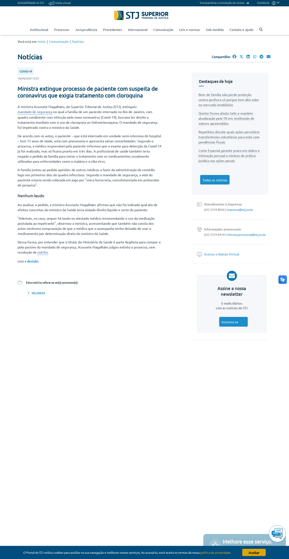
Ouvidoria (263, 2)
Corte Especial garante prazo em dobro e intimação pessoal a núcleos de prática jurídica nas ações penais (229, 155)
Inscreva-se (230, 322)
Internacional (137, 29)
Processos (61, 29)
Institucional (39, 29)
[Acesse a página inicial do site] (25, 29)
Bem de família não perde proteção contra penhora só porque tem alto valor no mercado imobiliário (228, 99)
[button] (276, 2)
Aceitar (254, 552)
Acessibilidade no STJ (31, 2)
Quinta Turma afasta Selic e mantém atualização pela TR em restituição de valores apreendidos (226, 118)
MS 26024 (38, 293)
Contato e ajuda (241, 29)
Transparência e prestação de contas (222, 2)
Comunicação (163, 29)
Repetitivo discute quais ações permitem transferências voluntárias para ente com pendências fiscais (229, 137)
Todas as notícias (214, 180)
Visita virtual (63, 3)
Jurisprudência (86, 29)
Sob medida (215, 29)
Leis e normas (189, 29)
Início (42, 41)
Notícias (78, 41)
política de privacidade (215, 552)
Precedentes (112, 29)
